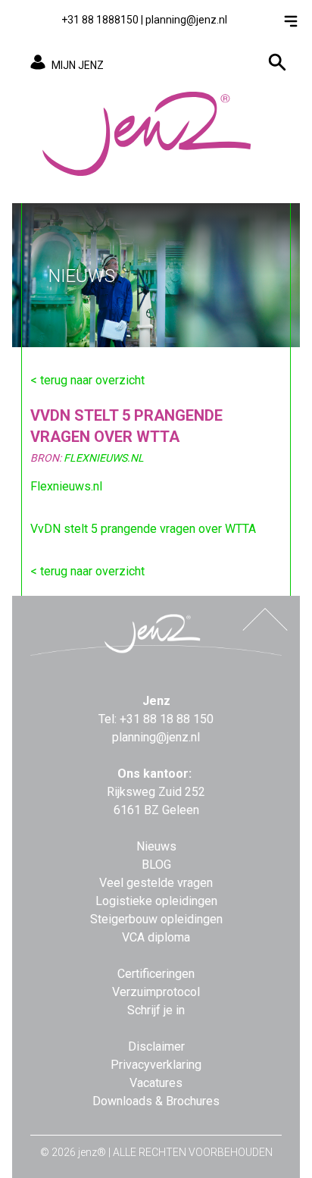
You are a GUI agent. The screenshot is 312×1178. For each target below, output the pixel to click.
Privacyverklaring (156, 1064)
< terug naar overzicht (87, 380)
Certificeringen (156, 974)
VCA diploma (156, 937)
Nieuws (156, 846)
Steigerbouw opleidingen (156, 919)
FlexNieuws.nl (104, 458)
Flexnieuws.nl (66, 486)
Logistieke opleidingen (156, 901)
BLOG (156, 864)
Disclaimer (156, 1046)
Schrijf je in (156, 1010)
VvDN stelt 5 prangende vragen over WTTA (143, 529)
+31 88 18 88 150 (167, 719)
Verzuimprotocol (156, 992)
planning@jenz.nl (186, 20)
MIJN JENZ (77, 65)
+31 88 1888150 (100, 20)
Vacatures (156, 1083)
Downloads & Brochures (156, 1101)
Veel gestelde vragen (156, 883)
